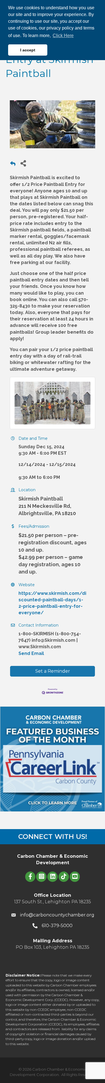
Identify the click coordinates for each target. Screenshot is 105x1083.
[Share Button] (23, 163)
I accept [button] (27, 50)
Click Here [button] (63, 35)
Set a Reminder (52, 671)
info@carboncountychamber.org (57, 915)
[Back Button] (12, 164)
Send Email (31, 653)
